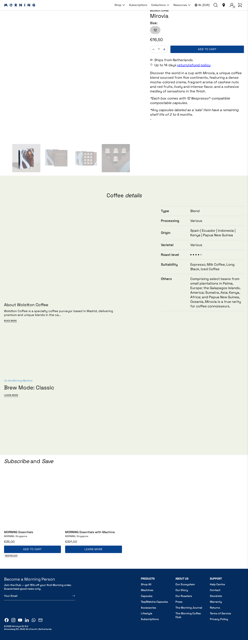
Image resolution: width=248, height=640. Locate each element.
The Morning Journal (188, 607)
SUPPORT (216, 578)
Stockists (216, 596)
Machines (147, 590)
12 (155, 30)
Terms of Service (220, 613)
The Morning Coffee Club (188, 615)
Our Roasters (183, 596)
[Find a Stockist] (224, 5)
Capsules (146, 596)
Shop (118, 5)
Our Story (181, 590)
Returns (215, 607)
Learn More (11, 395)
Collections (158, 5)
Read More (10, 320)
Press (178, 602)
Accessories (148, 607)
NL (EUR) (204, 5)
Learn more (94, 549)
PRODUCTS (148, 578)
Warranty (216, 602)
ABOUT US (181, 578)
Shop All (146, 584)
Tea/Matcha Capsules (154, 602)
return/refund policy (194, 65)
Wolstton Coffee (159, 10)
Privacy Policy (219, 619)
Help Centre (217, 584)
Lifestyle (146, 613)
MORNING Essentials (18, 532)
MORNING (15, 536)
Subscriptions (138, 5)
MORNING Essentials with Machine (90, 532)
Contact (215, 590)
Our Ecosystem (185, 584)
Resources (180, 5)
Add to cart (207, 49)
